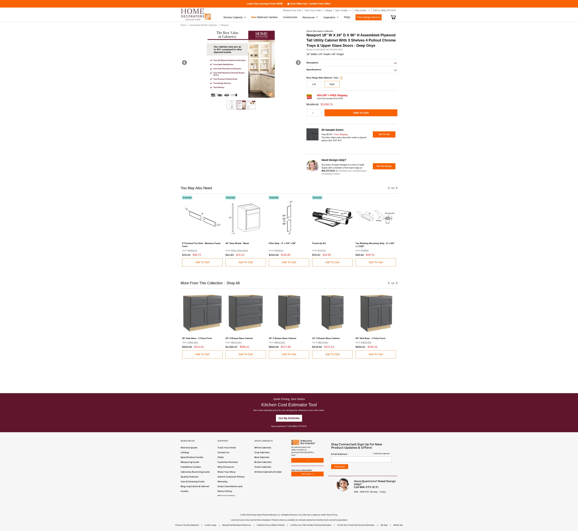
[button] (393, 17)
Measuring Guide (190, 462)
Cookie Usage (210, 525)
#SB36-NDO (193, 342)
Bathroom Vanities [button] (264, 17)
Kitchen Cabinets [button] (233, 17)
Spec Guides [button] (341, 10)
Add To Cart (361, 112)
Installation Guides (191, 467)
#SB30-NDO (366, 342)
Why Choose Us (226, 467)
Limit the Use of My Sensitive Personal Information (311, 525)
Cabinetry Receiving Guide (195, 472)
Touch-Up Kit (319, 243)
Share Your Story (226, 472)
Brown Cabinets (262, 462)
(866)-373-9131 (299, 426)
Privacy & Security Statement (187, 525)
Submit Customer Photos (231, 476)
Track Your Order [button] (312, 10)
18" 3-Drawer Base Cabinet (282, 338)
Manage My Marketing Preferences (236, 525)
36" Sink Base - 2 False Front (197, 338)
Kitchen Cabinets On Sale (267, 472)
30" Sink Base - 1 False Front (370, 338)
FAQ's (221, 457)
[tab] (351, 62)
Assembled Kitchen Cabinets (203, 25)
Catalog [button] (328, 10)
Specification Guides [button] (192, 457)
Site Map (384, 525)
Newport (225, 25)
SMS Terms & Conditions (226, 495)
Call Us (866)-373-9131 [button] (384, 10)
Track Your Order (227, 447)
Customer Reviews (228, 462)
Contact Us (223, 452)
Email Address (360, 454)
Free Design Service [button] (368, 17)
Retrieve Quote (189, 447)
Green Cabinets (262, 467)
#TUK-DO (322, 250)
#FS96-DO (278, 250)
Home (183, 25)
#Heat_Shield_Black (239, 250)
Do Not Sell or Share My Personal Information (355, 525)
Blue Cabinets (261, 457)
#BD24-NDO (236, 342)
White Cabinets (262, 447)
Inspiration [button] (329, 17)
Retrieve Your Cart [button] (292, 10)
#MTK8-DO (192, 250)
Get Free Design (384, 166)
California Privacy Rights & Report (271, 525)
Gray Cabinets (261, 452)
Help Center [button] (360, 10)
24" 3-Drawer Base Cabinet (239, 338)
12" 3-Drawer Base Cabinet (326, 338)
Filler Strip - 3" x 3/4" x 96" (282, 243)
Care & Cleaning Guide (193, 481)
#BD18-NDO (279, 342)
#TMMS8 (364, 250)
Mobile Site (398, 525)
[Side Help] (341, 77)
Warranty (222, 481)
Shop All (233, 283)
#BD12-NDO (323, 342)
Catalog (185, 452)
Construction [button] (290, 17)
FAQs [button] (347, 17)
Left (314, 84)
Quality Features (189, 476)
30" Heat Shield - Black (237, 243)
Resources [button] (309, 17)
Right (332, 84)
